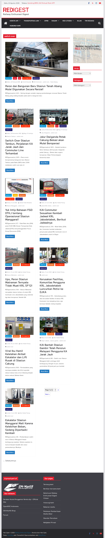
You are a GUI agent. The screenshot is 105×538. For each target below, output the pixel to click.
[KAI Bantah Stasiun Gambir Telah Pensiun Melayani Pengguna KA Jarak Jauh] (54, 325)
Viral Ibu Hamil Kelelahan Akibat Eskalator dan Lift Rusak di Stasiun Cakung (16, 357)
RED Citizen (67, 21)
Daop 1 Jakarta (45, 341)
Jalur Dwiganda (45, 133)
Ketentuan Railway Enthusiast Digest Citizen (50, 495)
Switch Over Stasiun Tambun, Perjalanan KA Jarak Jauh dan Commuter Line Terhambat (19, 147)
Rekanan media (49, 507)
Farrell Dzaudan (27, 82)
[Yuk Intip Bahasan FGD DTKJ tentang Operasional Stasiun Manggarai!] (19, 186)
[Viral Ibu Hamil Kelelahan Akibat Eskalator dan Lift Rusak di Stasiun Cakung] (19, 326)
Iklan (79, 21)
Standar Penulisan (50, 518)
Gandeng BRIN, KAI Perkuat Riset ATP (41, 3)
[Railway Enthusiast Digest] (5, 23)
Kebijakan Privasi (49, 522)
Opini (46, 21)
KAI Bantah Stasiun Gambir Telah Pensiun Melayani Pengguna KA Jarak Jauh (53, 349)
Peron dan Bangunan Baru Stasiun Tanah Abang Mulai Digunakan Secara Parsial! (33, 87)
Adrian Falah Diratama (26, 203)
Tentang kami (48, 484)
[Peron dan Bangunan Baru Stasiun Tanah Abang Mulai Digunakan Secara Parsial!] (36, 59)
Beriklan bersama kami (51, 489)
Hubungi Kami (15, 26)
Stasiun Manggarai (12, 206)
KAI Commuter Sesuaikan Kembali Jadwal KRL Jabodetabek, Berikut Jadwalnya (53, 216)
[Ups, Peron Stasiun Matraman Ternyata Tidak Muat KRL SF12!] (19, 255)
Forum (5, 515)
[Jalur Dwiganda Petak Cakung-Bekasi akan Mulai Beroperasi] (54, 117)
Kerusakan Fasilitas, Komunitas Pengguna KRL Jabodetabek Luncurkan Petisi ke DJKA (52, 285)
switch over (46, 82)
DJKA (15, 78)
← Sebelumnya (9, 461)
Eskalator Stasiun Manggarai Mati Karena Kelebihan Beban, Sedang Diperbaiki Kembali (19, 426)
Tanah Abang (54, 82)
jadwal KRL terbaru (46, 206)
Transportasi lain (31, 21)
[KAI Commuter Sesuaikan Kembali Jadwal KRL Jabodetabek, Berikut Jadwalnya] (54, 186)
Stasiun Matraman (12, 275)
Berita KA (8, 78)
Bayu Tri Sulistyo (28, 133)
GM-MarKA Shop (9, 511)
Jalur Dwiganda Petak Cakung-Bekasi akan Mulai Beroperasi (53, 140)
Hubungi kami (48, 503)
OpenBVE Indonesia (10, 506)
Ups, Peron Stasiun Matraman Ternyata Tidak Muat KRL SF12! (18, 282)
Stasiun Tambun (11, 136)
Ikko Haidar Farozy (60, 203)
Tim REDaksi (89, 21)
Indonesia (16, 126)
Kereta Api (14, 21)
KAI (19, 78)
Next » (47, 394)
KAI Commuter (27, 78)
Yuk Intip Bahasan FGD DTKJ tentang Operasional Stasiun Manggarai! (19, 214)
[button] (19, 20)
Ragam (54, 21)
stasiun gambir (54, 341)
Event (15, 195)
